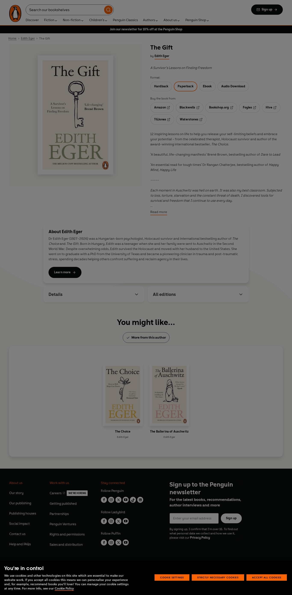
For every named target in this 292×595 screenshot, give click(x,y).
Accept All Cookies (266, 577)
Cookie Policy (64, 588)
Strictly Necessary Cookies (218, 577)
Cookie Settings (172, 577)
